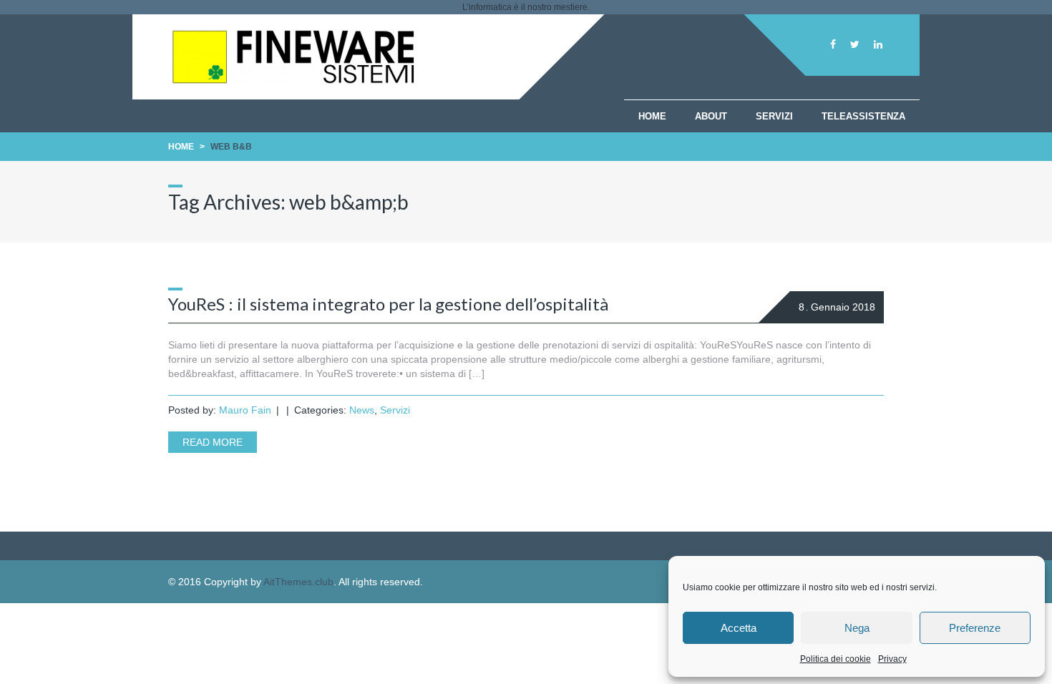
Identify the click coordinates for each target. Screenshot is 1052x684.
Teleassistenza (863, 116)
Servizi (774, 116)
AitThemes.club (298, 581)
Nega (857, 628)
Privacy (892, 659)
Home (652, 116)
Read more (212, 442)
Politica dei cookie (835, 659)
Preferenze (974, 628)
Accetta (738, 628)
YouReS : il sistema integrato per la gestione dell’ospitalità (388, 303)
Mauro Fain (245, 410)
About (711, 116)
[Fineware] (293, 81)
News (361, 410)
